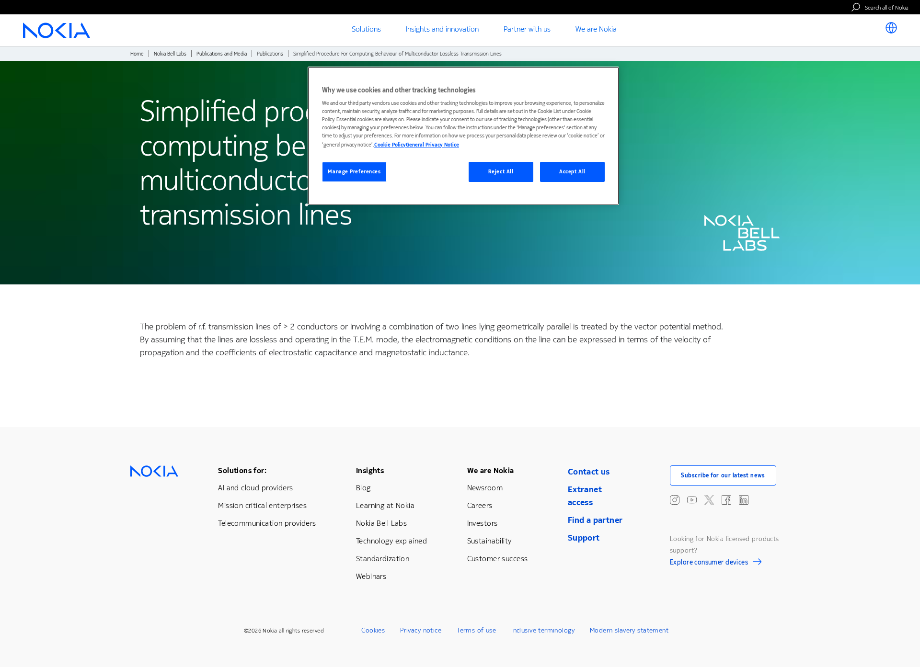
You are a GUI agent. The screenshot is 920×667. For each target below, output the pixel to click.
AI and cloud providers (255, 487)
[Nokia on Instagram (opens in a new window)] (674, 500)
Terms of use (476, 630)
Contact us (589, 471)
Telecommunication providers (267, 523)
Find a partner (595, 520)
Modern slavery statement (629, 630)
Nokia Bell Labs (170, 54)
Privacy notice (420, 630)
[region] (463, 136)
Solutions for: (242, 470)
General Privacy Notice (432, 144)
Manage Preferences (354, 171)
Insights (370, 470)
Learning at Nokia (385, 505)
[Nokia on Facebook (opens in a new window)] (726, 500)
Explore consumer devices (709, 563)
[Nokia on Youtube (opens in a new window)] (692, 500)
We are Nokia (490, 470)
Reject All (501, 171)
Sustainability (489, 540)
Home (137, 54)
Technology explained (391, 540)
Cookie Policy (390, 144)
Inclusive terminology (543, 630)
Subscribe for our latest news (723, 475)
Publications (270, 54)
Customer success (497, 558)
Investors (482, 523)
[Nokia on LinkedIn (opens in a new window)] (743, 500)
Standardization (382, 558)
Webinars (371, 576)
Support (584, 537)
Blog (363, 487)
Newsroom (485, 487)
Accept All (572, 171)
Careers (480, 505)
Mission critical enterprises (262, 505)
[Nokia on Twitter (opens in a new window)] (709, 500)
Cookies (373, 630)
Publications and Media (221, 54)
